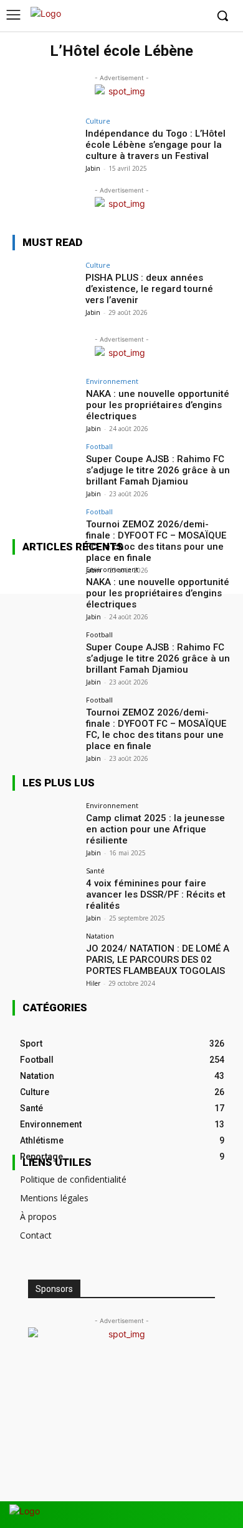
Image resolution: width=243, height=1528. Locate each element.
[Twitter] (176, 16)
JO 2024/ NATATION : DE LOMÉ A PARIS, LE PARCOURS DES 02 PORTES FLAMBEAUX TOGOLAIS (157, 959)
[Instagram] (158, 16)
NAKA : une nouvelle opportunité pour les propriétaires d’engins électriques (157, 405)
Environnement (112, 381)
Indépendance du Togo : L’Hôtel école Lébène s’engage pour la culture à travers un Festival (155, 144)
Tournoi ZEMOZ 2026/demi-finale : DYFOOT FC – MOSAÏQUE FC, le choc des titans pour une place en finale (156, 729)
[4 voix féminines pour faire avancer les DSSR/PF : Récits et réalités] (45, 891)
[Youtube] (196, 16)
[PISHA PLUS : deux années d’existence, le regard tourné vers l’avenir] (45, 286)
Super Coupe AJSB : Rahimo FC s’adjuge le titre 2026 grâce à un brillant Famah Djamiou (158, 470)
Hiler (93, 983)
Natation (100, 935)
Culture (97, 120)
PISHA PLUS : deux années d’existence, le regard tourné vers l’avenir (149, 289)
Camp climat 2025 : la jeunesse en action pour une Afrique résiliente (155, 829)
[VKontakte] (198, 1515)
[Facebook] (138, 16)
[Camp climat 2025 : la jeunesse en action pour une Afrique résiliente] (45, 826)
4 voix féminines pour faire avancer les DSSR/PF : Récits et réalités (156, 894)
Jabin (92, 168)
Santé (95, 870)
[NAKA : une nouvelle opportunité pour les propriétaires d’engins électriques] (45, 402)
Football (99, 446)
